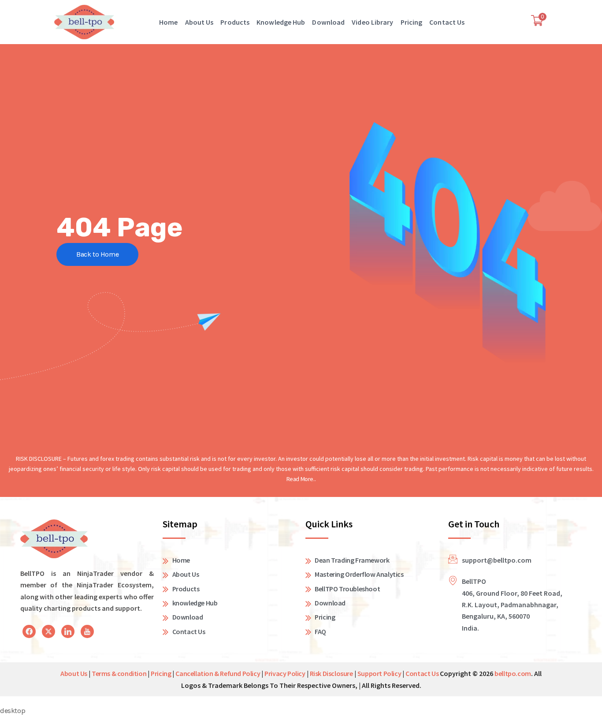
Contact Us (447, 22)
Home (168, 22)
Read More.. (301, 479)
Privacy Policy (284, 673)
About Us (199, 22)
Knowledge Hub (280, 22)
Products (234, 22)
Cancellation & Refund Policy (217, 673)
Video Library (372, 22)
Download (328, 22)
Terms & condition (119, 673)
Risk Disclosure (331, 673)
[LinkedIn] (29, 631)
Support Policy (379, 673)
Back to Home (97, 254)
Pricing (412, 22)
